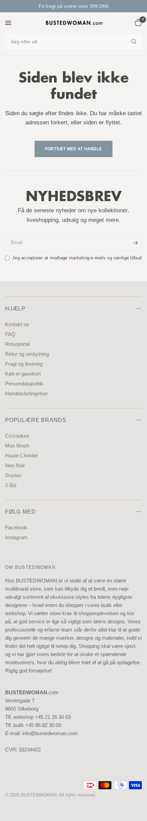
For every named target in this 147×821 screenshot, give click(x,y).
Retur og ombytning (27, 354)
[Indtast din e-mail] (135, 243)
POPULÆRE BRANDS (35, 420)
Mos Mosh (17, 445)
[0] (137, 22)
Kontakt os (17, 324)
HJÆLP (15, 308)
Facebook (16, 527)
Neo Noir (15, 465)
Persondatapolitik (24, 383)
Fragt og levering (23, 364)
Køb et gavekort (23, 374)
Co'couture (17, 436)
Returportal (17, 344)
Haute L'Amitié (21, 455)
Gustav (13, 475)
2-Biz (11, 485)
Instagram (16, 537)
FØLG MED (20, 512)
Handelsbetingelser (26, 393)
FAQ (10, 334)
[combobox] (73, 41)
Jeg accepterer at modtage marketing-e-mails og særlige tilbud (77, 257)
